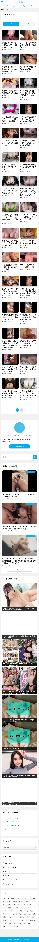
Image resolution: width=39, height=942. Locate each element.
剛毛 (34, 914)
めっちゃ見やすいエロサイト (13, 818)
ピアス (28, 908)
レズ (17, 911)
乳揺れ (4, 914)
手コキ (11, 920)
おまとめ (6, 829)
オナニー (7, 871)
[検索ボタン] (37, 2)
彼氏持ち (5, 920)
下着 (21, 911)
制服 (29, 914)
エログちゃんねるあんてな (12, 825)
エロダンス (8, 863)
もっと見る (19, 569)
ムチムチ (11, 911)
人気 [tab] (28, 23)
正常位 (4, 923)
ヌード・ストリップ (11, 880)
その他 (7, 875)
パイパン (22, 908)
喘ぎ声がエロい (14, 917)
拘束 (22, 920)
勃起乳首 (5, 917)
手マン (17, 920)
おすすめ (13, 898)
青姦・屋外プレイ (7, 926)
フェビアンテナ (9, 822)
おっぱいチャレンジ (11, 867)
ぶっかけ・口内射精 (30, 898)
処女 (24, 914)
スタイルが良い (7, 905)
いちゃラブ (6, 898)
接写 (27, 920)
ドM (14, 905)
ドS (19, 905)
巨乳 (32, 917)
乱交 (31, 911)
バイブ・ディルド (26, 905)
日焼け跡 (32, 920)
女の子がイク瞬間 (24, 917)
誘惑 (29, 923)
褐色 (24, 923)
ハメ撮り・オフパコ (11, 884)
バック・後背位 (7, 908)
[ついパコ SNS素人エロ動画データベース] (19, 2)
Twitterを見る (19, 446)
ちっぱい (20, 898)
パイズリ (15, 908)
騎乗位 (16, 926)
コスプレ (27, 901)
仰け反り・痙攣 (17, 914)
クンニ (20, 901)
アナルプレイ (6, 901)
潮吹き (10, 923)
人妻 (10, 914)
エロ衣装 (14, 901)
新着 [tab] (11, 23)
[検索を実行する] (35, 457)
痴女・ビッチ (17, 923)
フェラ (4, 911)
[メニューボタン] (2, 2)
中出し (26, 911)
